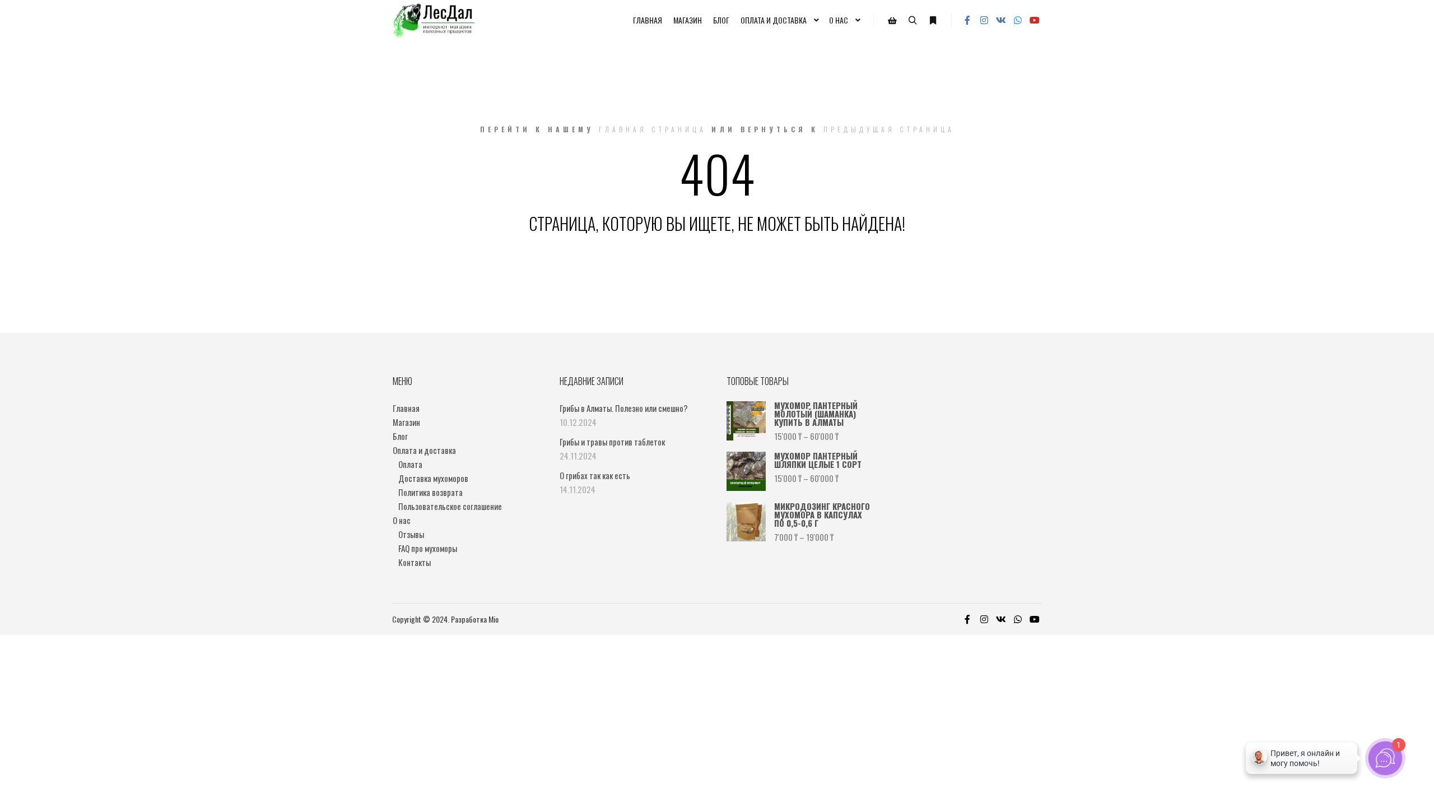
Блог (400, 436)
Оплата (410, 464)
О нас (402, 520)
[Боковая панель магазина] (892, 20)
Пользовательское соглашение (450, 506)
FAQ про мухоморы (427, 548)
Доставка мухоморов (433, 478)
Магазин (406, 422)
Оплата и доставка (424, 450)
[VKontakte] (1001, 20)
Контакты (414, 562)
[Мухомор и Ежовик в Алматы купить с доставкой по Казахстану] (433, 20)
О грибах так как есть (595, 475)
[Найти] (912, 20)
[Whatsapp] (1018, 20)
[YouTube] (1034, 20)
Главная (406, 408)
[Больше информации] (933, 20)
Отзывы (411, 534)
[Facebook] (967, 20)
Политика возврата (430, 492)
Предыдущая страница (889, 129)
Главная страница (652, 129)
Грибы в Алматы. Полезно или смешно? (624, 408)
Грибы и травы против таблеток (612, 441)
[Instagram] (984, 20)
